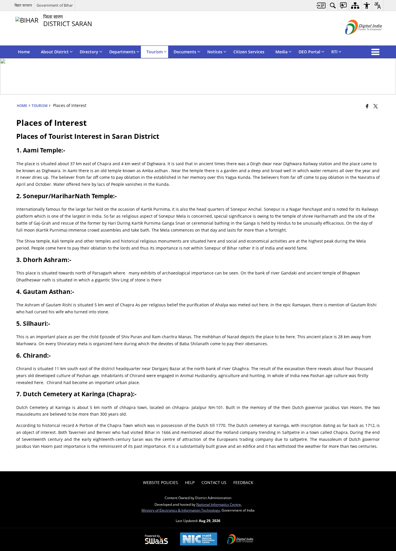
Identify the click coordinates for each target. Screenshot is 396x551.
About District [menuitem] (55, 51)
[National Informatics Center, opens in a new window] (198, 539)
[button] (377, 52)
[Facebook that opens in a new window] (367, 106)
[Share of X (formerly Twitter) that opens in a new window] (375, 106)
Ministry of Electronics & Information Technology (180, 510)
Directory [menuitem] (89, 51)
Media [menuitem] (281, 51)
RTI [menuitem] (334, 51)
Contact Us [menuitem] (213, 482)
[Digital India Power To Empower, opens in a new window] (240, 539)
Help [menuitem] (190, 482)
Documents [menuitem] (185, 51)
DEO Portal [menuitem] (309, 51)
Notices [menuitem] (214, 51)
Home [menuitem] (24, 51)
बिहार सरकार (23, 5)
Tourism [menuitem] (154, 51)
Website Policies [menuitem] (160, 482)
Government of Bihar (55, 5)
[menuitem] (321, 5)
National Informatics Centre (218, 504)
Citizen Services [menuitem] (248, 51)
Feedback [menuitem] (243, 482)
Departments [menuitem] (122, 51)
